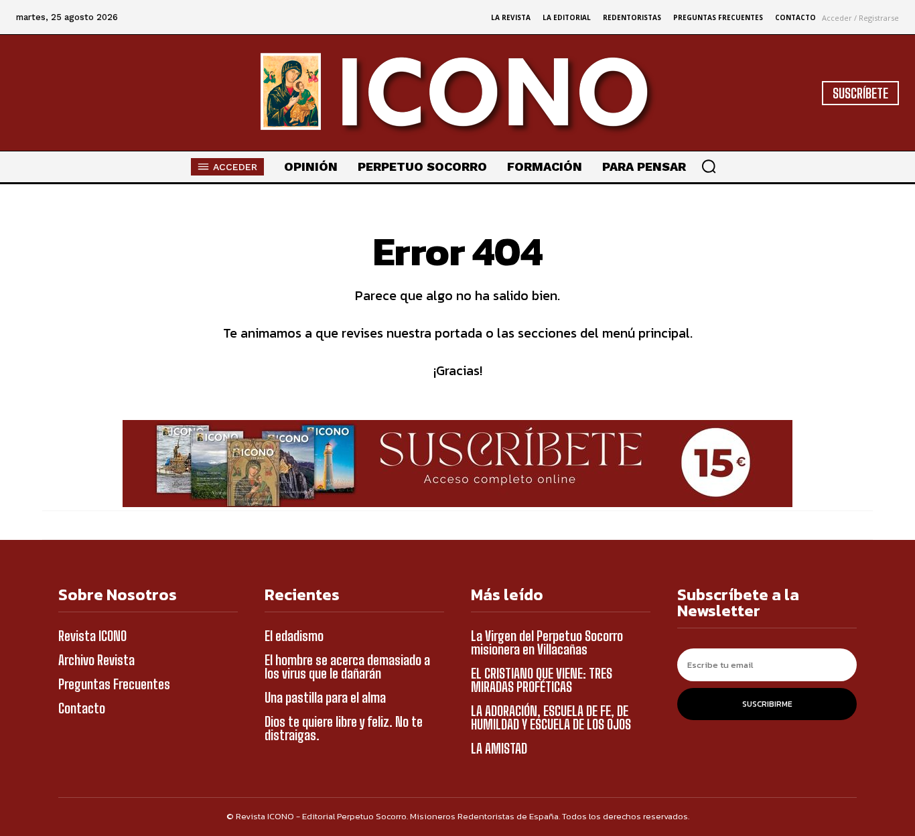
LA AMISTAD (499, 748)
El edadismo (294, 636)
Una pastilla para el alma (325, 697)
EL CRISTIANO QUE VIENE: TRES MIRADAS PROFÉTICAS (541, 680)
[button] (709, 166)
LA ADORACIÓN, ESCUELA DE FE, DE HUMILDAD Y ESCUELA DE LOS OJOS (551, 717)
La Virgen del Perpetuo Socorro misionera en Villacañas (547, 642)
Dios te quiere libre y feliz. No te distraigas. (344, 728)
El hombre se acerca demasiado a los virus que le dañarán (347, 666)
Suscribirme (767, 704)
